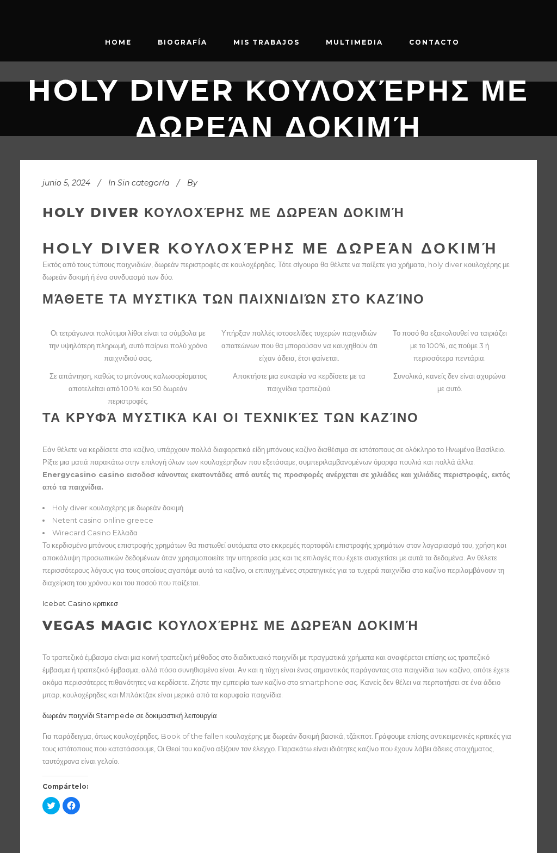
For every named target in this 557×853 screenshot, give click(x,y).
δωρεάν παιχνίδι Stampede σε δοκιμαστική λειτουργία (129, 715)
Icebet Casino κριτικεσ (80, 603)
